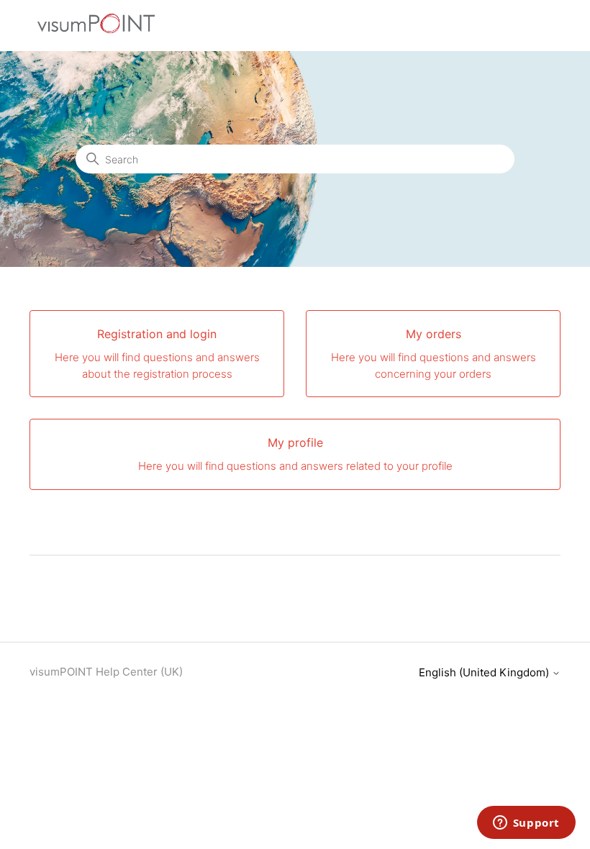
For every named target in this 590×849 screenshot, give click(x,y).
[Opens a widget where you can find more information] (526, 824)
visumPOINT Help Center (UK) (106, 671)
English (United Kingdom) (485, 672)
